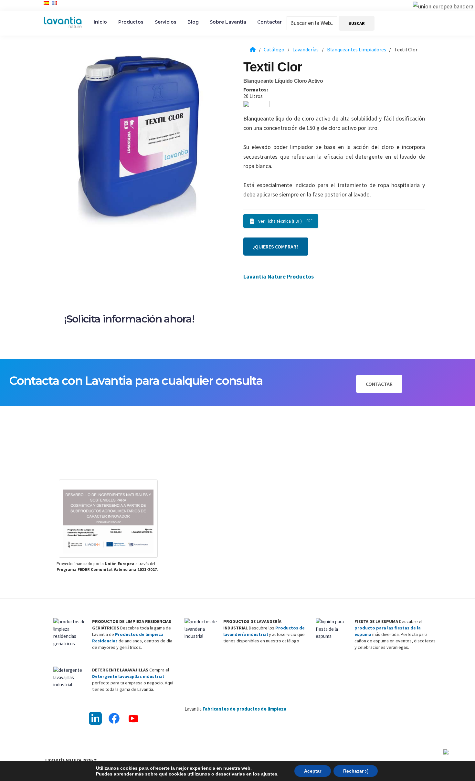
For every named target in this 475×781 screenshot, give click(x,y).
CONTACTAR (379, 384)
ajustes (269, 773)
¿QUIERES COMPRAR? (276, 246)
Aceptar (312, 771)
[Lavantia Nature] (253, 49)
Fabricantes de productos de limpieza (244, 709)
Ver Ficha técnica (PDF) (280, 221)
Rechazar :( (355, 771)
